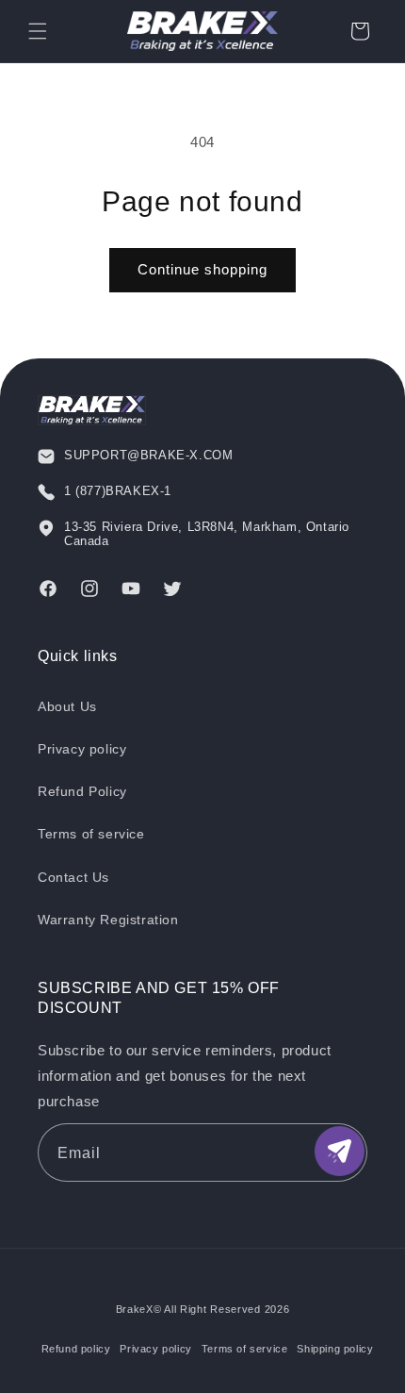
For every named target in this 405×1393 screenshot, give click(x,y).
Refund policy (76, 1348)
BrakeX (135, 1309)
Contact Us (73, 877)
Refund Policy (82, 791)
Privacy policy (82, 748)
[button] (37, 31)
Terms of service (91, 833)
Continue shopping (202, 269)
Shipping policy (335, 1348)
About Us (67, 706)
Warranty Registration (108, 919)
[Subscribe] (339, 1151)
